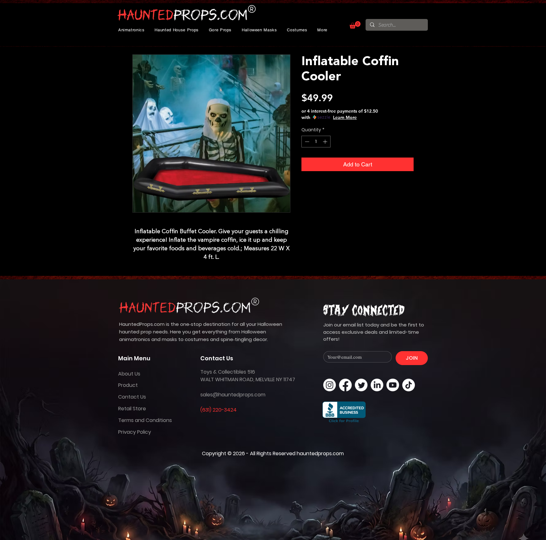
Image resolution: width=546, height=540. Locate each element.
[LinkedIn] (377, 385)
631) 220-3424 (219, 409)
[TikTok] (408, 385)
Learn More (345, 117)
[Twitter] (361, 385)
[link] (355, 24)
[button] (131, 29)
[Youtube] (392, 385)
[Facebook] (345, 385)
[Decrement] (306, 141)
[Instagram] (329, 385)
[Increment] (326, 141)
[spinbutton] (316, 141)
